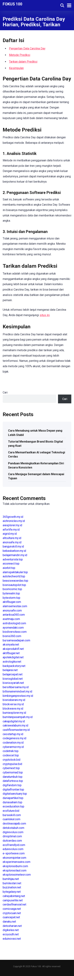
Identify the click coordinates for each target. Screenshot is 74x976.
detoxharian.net (12, 926)
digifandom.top (12, 785)
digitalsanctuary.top (15, 793)
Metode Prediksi (19, 55)
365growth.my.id (13, 516)
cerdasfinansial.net (14, 904)
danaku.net (9, 921)
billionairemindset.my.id (17, 691)
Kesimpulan (16, 68)
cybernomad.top (13, 772)
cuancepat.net (11, 917)
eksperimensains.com (16, 862)
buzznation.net (12, 887)
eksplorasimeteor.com (17, 874)
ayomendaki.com (13, 627)
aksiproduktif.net (13, 649)
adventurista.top (13, 559)
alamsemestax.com (15, 606)
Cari (5, 392)
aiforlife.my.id (11, 529)
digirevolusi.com (13, 832)
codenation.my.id (13, 742)
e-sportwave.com (14, 853)
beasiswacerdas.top (15, 580)
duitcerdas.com (12, 840)
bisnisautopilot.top (14, 585)
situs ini (45, 315)
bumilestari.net (12, 883)
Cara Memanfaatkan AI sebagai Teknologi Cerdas (36, 454)
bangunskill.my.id (13, 546)
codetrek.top (10, 751)
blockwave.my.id (13, 708)
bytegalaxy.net (12, 891)
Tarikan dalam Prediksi (23, 61)
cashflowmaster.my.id (16, 730)
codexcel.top (11, 755)
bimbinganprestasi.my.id (18, 696)
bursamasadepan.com (16, 640)
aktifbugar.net (11, 653)
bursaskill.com (12, 815)
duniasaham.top (12, 802)
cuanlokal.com (11, 819)
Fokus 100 (12, 4)
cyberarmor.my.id (13, 747)
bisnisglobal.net (13, 678)
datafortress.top (13, 781)
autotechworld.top (14, 576)
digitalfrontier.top (13, 789)
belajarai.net (10, 670)
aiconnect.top (11, 563)
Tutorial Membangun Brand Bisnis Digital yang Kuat (35, 443)
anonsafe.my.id (12, 542)
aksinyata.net (11, 644)
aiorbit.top (9, 568)
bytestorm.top (11, 597)
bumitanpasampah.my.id (18, 717)
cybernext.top (11, 768)
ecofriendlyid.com (14, 845)
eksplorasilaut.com (14, 870)
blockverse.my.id (13, 704)
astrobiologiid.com (14, 623)
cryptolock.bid (11, 759)
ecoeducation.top (13, 806)
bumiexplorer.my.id (14, 712)
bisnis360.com (12, 636)
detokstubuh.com (13, 828)
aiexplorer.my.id (12, 525)
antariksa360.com (14, 614)
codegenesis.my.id (14, 738)
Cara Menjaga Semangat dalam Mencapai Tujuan (36, 476)
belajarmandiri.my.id (15, 555)
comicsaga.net (12, 909)
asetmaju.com (11, 619)
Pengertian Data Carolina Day (27, 48)
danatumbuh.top (12, 776)
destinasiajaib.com (14, 823)
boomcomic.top (12, 589)
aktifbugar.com (12, 602)
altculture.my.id (12, 538)
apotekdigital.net (13, 657)
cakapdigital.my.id (14, 721)
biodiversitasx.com (15, 631)
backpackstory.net (14, 666)
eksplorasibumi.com (15, 866)
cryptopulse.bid (12, 764)
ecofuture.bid (11, 810)
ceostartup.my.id (13, 734)
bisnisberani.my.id (14, 700)
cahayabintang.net (14, 896)
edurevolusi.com (13, 849)
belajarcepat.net (12, 674)
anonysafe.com (12, 610)
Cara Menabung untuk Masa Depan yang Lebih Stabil (35, 432)
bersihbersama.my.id (16, 687)
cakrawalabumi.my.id (15, 725)
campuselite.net (13, 900)
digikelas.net (11, 930)
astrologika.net (12, 661)
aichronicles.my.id (14, 521)
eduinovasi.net (12, 938)
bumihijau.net (11, 879)
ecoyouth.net (11, 934)
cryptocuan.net (12, 913)
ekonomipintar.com (14, 857)
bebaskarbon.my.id (14, 550)
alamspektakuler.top (15, 572)
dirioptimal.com (12, 836)
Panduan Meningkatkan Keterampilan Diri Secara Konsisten (36, 465)
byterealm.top (11, 593)
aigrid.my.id (10, 533)
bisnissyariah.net (13, 683)
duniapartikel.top (13, 798)
